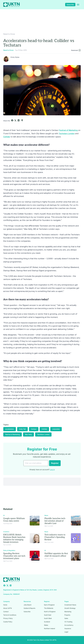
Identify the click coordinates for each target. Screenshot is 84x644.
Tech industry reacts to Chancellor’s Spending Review (54, 537)
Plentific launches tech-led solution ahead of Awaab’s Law (55, 521)
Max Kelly (28, 434)
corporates (56, 429)
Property (67, 615)
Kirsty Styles (15, 57)
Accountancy (68, 625)
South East (47, 615)
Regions (47, 601)
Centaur (33, 429)
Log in (52, 470)
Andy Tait (22, 429)
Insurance (67, 628)
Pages (66, 601)
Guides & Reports (29, 608)
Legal (66, 632)
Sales (66, 618)
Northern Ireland (49, 628)
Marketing (67, 611)
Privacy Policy (8, 618)
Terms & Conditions (9, 615)
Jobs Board (27, 605)
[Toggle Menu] (78, 4)
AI (4, 515)
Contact (6, 611)
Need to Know (9, 34)
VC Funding (68, 622)
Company (6, 601)
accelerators (9, 429)
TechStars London (43, 434)
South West (48, 618)
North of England (49, 611)
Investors (6, 531)
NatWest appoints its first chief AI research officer (56, 554)
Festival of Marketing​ (68, 130)
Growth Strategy (69, 608)
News (46, 515)
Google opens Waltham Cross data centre (14, 519)
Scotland (47, 622)
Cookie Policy (7, 622)
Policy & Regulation (9, 550)
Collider (6, 137)
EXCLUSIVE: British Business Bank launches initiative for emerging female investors (14, 538)
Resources (27, 601)
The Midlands (48, 608)
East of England (49, 605)
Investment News (70, 605)
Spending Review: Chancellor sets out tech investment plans (14, 556)
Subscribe (70, 4)
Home (5, 605)
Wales (46, 625)
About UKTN (7, 608)
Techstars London (67, 133)
